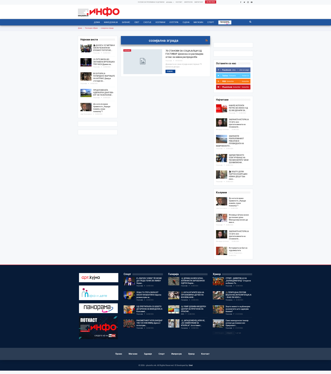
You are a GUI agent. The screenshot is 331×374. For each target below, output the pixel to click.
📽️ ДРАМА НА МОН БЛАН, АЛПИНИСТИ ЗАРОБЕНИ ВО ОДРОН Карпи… (193, 280)
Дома (97, 22)
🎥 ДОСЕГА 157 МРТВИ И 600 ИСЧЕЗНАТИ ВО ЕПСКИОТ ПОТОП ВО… (104, 47)
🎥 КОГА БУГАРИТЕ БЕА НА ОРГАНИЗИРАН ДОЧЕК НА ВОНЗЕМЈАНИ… (192, 294)
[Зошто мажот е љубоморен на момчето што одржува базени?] (218, 309)
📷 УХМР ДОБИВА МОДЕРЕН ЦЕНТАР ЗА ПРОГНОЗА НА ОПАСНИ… (193, 308)
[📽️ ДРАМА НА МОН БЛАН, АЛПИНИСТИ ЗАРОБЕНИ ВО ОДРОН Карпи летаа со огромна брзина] (173, 281)
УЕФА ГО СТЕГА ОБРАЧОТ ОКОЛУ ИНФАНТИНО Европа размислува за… (148, 294)
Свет (136, 22)
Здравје (148, 354)
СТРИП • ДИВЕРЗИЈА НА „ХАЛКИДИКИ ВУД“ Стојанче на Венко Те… (238, 280)
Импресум (188, 2)
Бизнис (126, 22)
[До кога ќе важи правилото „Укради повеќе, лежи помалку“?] (221, 201)
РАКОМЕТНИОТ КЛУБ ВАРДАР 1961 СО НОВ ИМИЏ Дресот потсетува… (149, 322)
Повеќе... (170, 71)
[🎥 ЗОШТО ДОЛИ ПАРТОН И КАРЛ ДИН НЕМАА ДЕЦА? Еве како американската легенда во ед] (221, 174)
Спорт (210, 22)
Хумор (191, 354)
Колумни (160, 22)
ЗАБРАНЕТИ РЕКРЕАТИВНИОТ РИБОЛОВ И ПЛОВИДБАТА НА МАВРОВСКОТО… (230, 141)
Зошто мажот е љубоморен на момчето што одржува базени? (238, 308)
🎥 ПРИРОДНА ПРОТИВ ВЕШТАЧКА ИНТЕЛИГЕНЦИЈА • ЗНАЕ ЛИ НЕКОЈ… (238, 294)
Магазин (198, 22)
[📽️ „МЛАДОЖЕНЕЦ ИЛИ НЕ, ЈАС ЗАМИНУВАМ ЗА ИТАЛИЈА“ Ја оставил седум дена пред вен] (173, 323)
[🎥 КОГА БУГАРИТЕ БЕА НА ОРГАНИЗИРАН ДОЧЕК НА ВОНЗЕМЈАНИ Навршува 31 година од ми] (173, 295)
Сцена (186, 22)
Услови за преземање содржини (151, 2)
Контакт (179, 2)
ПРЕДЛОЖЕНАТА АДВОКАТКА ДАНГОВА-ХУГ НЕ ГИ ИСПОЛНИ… (103, 92)
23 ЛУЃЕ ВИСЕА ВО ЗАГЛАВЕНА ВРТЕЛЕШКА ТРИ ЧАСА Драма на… (104, 61)
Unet (191, 365)
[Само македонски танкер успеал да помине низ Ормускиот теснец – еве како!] (218, 323)
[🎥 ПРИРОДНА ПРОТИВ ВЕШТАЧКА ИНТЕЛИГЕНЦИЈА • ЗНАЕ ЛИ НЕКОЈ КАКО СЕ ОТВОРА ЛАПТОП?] (218, 295)
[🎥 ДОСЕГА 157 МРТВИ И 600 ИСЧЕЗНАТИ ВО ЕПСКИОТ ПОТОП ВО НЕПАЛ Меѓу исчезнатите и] (86, 48)
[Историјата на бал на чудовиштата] (221, 251)
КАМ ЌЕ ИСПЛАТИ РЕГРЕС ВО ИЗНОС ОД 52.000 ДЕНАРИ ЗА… (238, 107)
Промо (118, 354)
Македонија (111, 22)
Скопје (147, 22)
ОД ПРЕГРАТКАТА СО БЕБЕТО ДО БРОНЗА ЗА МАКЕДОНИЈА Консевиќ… (149, 308)
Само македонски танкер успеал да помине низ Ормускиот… (237, 322)
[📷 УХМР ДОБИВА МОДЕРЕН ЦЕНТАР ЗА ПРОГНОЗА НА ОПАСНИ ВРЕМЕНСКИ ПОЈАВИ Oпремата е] (173, 309)
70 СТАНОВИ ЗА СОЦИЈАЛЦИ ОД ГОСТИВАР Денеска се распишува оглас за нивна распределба (184, 53)
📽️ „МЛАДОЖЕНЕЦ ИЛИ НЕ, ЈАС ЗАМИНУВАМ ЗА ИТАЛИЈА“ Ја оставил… (193, 322)
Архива (169, 2)
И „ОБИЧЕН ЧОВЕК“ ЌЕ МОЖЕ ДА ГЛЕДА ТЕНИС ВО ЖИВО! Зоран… (149, 280)
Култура (174, 22)
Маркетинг (198, 2)
